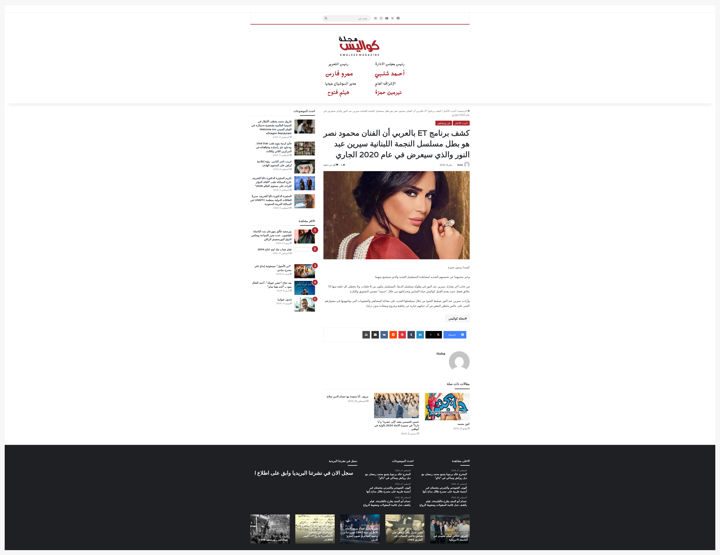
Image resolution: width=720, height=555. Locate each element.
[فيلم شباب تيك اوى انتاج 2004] (304, 254)
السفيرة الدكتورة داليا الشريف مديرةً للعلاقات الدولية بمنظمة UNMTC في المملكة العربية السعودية (271, 200)
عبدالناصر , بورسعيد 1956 (273, 539)
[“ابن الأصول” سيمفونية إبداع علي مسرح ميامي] (304, 271)
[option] (450, 529)
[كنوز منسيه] (447, 406)
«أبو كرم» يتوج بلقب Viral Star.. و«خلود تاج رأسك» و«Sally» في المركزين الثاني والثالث (274, 147)
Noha (460, 164)
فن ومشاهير (443, 123)
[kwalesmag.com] (360, 64)
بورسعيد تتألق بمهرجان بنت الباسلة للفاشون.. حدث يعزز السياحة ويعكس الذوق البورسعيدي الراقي (271, 235)
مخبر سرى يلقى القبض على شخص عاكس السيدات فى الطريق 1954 (407, 536)
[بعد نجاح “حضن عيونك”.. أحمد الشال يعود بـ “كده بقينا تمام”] (304, 288)
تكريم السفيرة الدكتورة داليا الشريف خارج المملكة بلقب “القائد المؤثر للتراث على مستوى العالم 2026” (272, 182)
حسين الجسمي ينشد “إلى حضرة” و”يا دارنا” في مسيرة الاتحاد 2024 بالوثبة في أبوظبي (396, 425)
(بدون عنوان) (285, 299)
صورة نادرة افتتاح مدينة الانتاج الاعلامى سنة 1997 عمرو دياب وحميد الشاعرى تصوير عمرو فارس (361, 534)
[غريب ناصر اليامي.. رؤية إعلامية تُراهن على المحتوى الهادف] (304, 166)
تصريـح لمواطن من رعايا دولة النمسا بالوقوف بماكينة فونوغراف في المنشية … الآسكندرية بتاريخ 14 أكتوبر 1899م (316, 532)
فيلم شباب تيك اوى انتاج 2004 (275, 249)
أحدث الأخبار (449, 110)
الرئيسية (462, 110)
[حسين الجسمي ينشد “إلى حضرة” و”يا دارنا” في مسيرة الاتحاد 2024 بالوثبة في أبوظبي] (396, 405)
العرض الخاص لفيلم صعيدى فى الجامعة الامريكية (451, 537)
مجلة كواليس (456, 318)
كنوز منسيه (464, 424)
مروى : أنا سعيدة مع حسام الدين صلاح (347, 396)
